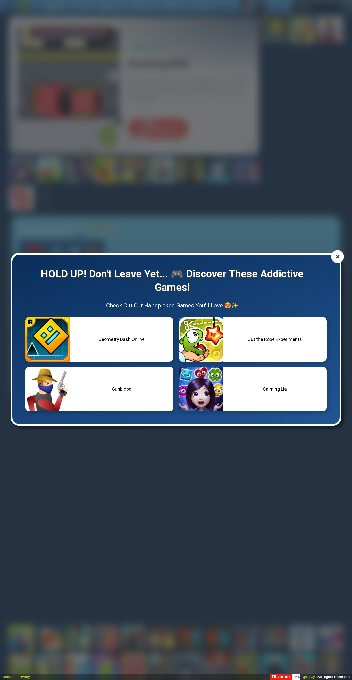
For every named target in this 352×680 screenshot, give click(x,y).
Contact (8, 677)
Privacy (23, 677)
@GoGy (309, 677)
